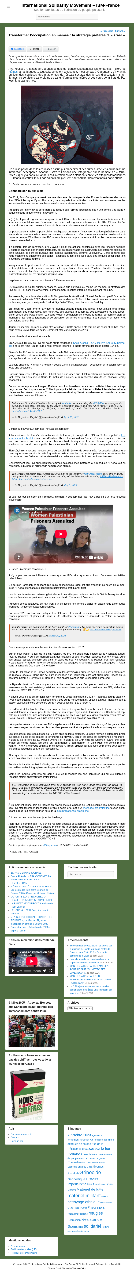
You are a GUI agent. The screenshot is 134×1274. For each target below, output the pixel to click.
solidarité (93, 1226)
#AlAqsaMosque (93, 473)
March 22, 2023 (57, 635)
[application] (32, 961)
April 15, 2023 (71, 417)
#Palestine (17, 479)
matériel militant (84, 1195)
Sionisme (75, 1226)
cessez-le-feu (99, 1148)
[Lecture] (13, 970)
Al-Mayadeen (50, 845)
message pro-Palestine (96, 807)
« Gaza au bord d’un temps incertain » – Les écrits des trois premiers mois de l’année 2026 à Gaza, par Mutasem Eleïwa (32, 890)
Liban (109, 1184)
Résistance (91, 1219)
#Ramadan (74, 627)
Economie (72, 1167)
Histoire (92, 1179)
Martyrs (72, 1189)
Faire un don (17, 1141)
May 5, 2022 (70, 485)
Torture (105, 1227)
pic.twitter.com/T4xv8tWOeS (27, 411)
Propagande (74, 1213)
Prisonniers (96, 1207)
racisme (84, 1214)
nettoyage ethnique (84, 1202)
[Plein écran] (50, 970)
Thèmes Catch (79, 1268)
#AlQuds (66, 403)
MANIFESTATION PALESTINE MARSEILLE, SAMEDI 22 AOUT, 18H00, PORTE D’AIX (90, 979)
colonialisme (90, 1154)
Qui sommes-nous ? (21, 1134)
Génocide (90, 1172)
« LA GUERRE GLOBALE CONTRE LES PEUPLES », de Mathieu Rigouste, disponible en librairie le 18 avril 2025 (31, 920)
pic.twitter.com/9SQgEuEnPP (105, 629)
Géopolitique (76, 1179)
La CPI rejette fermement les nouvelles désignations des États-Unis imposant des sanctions (91, 990)
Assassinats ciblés (104, 1139)
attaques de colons (79, 1143)
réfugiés (95, 1213)
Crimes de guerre (97, 1158)
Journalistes (99, 1184)
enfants (82, 1166)
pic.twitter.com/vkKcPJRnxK (39, 479)
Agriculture (97, 1135)
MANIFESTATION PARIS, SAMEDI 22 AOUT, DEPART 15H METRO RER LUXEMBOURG (89, 969)
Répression (74, 1220)
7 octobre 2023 (79, 1135)
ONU (70, 1208)
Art (91, 1139)
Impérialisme (77, 1184)
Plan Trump (80, 1207)
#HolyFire (98, 403)
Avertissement (18, 1246)
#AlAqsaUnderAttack (111, 476)
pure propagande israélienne (73, 810)
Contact (15, 1137)
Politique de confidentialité (24, 1253)
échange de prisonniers (79, 1231)
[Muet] (44, 970)
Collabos (75, 1154)
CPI (86, 1158)
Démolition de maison (96, 1162)
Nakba (104, 1196)
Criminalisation (77, 1162)
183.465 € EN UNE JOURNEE (26, 873)
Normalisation (106, 1203)
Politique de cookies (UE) (23, 1249)
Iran (89, 1184)
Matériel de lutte (90, 1189)
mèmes (13, 71)
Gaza (89, 1166)
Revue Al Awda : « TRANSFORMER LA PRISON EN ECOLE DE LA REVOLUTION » (31, 879)
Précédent (106, 31)
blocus (85, 1149)
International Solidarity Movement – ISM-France (70, 5)
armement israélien (78, 1139)
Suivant (120, 31)
